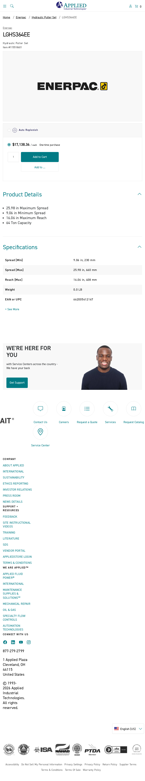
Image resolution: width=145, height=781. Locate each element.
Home (6, 17)
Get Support (17, 383)
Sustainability (13, 477)
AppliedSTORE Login (17, 557)
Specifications (20, 247)
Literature (11, 539)
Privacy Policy (92, 764)
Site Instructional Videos (17, 524)
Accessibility (12, 764)
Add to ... (39, 167)
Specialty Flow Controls (14, 618)
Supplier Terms (128, 764)
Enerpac (7, 28)
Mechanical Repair (16, 604)
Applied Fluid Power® (13, 576)
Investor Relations (17, 490)
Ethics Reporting (16, 484)
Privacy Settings (73, 764)
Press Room (12, 496)
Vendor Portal (14, 551)
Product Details (22, 194)
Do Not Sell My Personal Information (41, 764)
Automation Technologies (13, 627)
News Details (12, 502)
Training (9, 532)
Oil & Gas (9, 610)
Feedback (10, 517)
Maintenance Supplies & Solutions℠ (12, 594)
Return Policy (110, 764)
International (13, 471)
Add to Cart (40, 157)
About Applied (13, 465)
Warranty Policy (92, 770)
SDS (5, 545)
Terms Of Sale (73, 770)
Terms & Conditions (17, 563)
